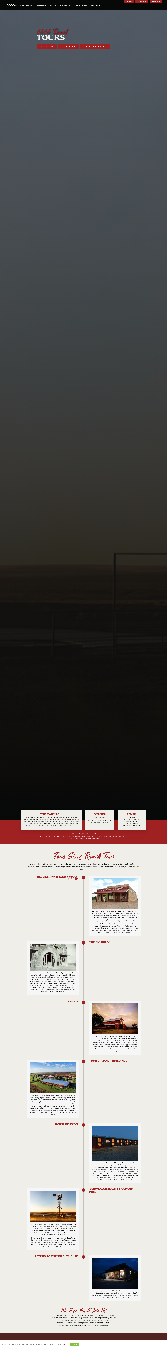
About (22, 6)
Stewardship (85, 6)
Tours (98, 6)
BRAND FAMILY (156, 1)
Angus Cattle (29, 6)
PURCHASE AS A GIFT (68, 46)
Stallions (53, 6)
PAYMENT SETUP (141, 1)
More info (66, 1344)
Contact (77, 6)
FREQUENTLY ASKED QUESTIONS (95, 46)
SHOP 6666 (129, 1)
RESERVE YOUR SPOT (46, 46)
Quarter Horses (41, 6)
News (92, 6)
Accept (75, 1344)
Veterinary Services (65, 6)
